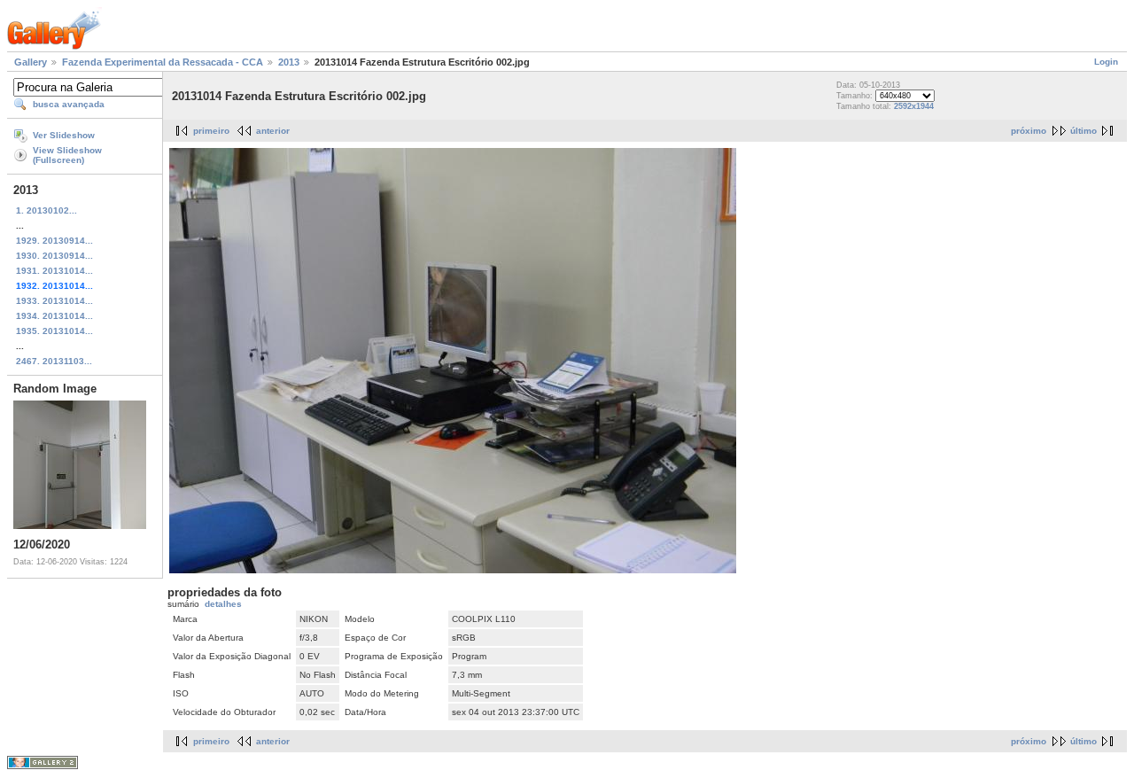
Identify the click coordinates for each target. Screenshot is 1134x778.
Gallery (30, 62)
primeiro (211, 131)
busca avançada (69, 104)
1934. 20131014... (54, 316)
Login (1106, 61)
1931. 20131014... (54, 271)
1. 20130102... (46, 210)
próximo (1028, 131)
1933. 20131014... (54, 301)
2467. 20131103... (54, 361)
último (1083, 131)
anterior (273, 131)
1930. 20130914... (54, 256)
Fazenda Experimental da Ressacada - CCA (162, 62)
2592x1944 (914, 106)
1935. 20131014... (54, 331)
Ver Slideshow (64, 135)
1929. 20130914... (54, 240)
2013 (288, 62)
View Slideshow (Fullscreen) (67, 155)
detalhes (223, 604)
